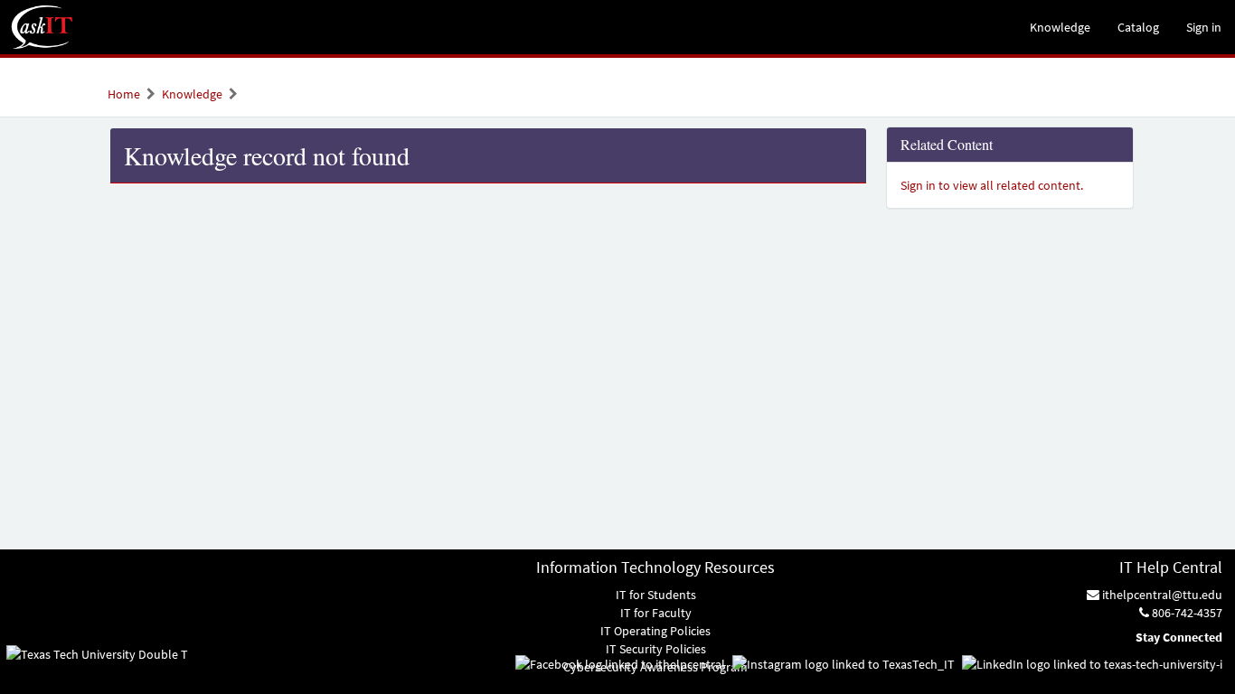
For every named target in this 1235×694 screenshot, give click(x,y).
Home (124, 94)
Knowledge (192, 94)
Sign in (1203, 27)
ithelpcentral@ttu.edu (1160, 594)
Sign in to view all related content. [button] (991, 185)
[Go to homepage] (42, 27)
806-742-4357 (1185, 613)
